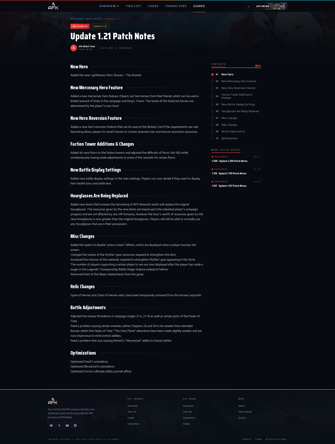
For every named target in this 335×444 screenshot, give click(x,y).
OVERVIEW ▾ (109, 6)
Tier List (132, 412)
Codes (131, 418)
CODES (153, 6)
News (241, 406)
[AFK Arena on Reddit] (75, 425)
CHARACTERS (176, 6)
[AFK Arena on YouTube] (67, 425)
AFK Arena (77, 19)
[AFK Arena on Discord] (51, 425)
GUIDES (199, 6)
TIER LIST (133, 6)
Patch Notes (94, 19)
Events (242, 418)
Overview (133, 406)
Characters (133, 424)
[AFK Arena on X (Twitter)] (59, 425)
